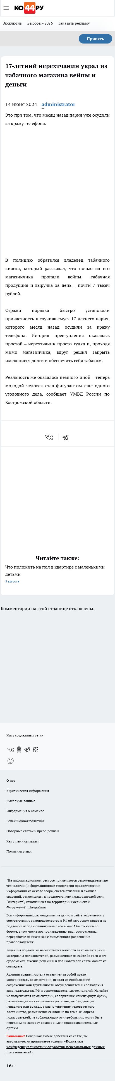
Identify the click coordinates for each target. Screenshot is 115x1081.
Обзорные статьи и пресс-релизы (32, 831)
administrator (58, 104)
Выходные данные (20, 801)
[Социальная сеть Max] (10, 760)
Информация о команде (25, 811)
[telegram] (67, 437)
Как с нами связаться (22, 841)
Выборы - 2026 (40, 23)
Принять (95, 38)
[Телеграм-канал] (27, 749)
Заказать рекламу (74, 23)
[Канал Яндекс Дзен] (36, 749)
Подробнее (37, 907)
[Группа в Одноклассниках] (19, 749)
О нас (10, 780)
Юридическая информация (27, 791)
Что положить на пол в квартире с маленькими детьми (55, 573)
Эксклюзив (12, 23)
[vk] (50, 437)
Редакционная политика (25, 821)
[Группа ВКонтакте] (10, 749)
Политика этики (19, 851)
